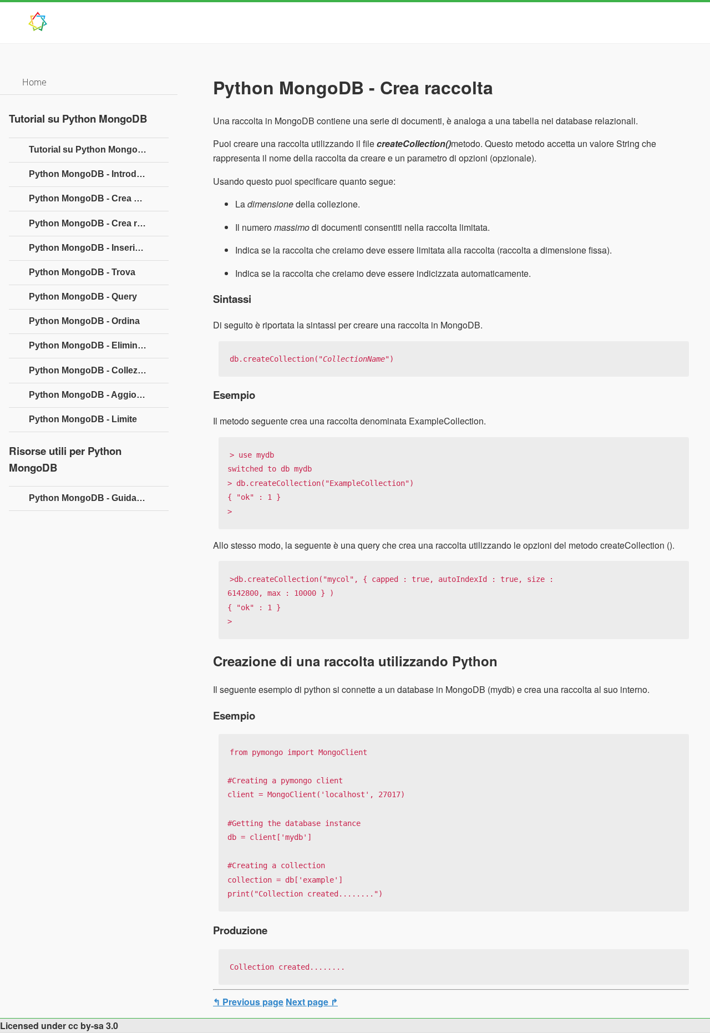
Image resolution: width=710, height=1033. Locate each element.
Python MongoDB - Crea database (99, 198)
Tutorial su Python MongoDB (90, 149)
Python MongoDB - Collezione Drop (99, 370)
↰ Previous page (248, 1001)
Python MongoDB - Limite (83, 419)
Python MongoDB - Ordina (84, 321)
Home (34, 82)
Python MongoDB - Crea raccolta (98, 223)
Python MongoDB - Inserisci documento (99, 247)
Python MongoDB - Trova (82, 272)
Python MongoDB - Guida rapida (97, 498)
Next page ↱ (312, 1001)
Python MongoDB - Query (83, 296)
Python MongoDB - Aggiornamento (99, 394)
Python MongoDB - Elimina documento (99, 345)
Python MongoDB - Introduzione (97, 174)
